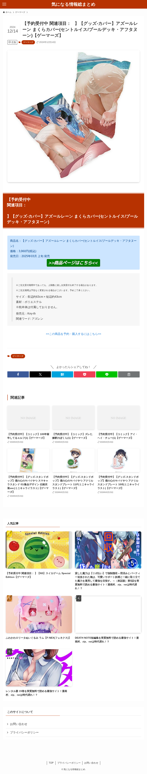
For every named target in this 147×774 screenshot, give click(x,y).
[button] (18, 374)
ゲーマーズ (28, 42)
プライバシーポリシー (24, 732)
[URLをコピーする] (129, 374)
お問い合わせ (18, 724)
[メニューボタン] (4, 4)
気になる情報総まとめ (73, 4)
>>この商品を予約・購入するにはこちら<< (73, 333)
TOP (51, 762)
